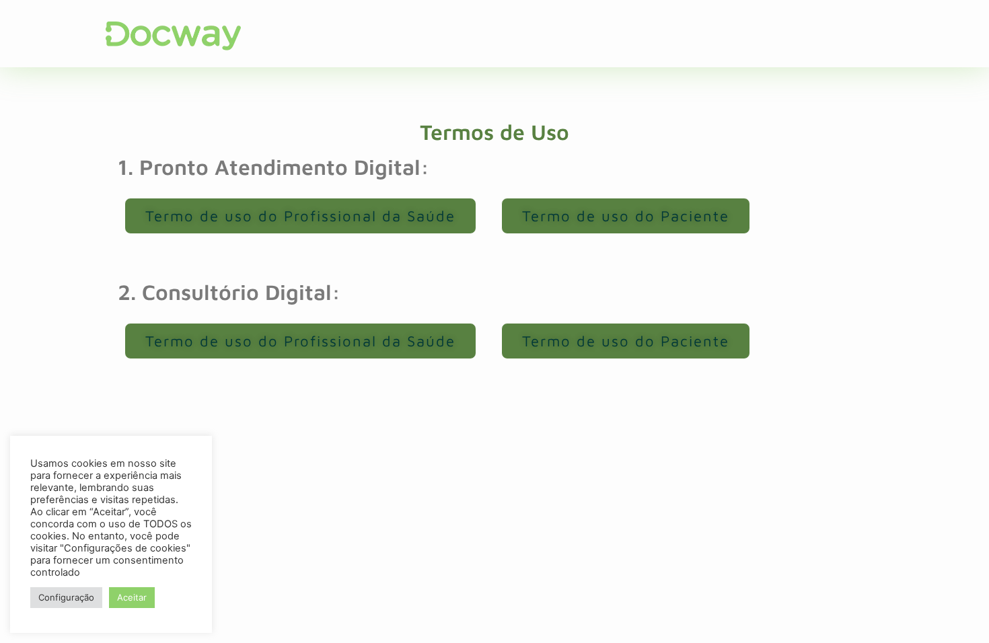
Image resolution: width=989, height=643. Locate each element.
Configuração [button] (66, 597)
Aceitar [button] (132, 597)
